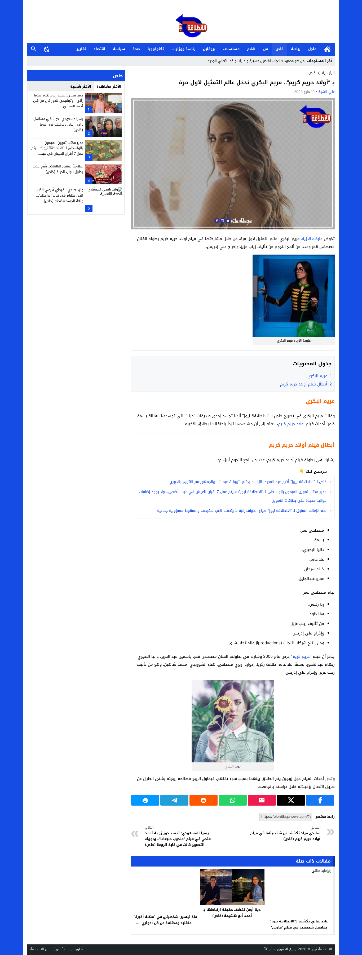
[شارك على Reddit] (203, 800)
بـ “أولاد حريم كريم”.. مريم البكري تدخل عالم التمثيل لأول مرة (257, 82)
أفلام (251, 49)
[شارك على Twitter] (291, 800)
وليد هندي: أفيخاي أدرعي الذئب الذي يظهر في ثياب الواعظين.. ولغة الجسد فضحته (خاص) (59, 195)
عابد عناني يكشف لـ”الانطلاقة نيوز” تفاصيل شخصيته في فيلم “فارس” (299, 924)
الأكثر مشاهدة (108, 86)
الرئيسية (327, 49)
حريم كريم (301, 656)
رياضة (296, 49)
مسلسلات (231, 49)
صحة (136, 49)
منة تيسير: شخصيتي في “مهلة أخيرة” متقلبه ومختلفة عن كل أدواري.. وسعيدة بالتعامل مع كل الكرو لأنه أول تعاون (165, 925)
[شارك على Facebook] (320, 800)
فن (265, 49)
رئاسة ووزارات (183, 49)
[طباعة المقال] (145, 800)
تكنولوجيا (156, 49)
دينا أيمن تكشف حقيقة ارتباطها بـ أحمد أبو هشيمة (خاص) (232, 912)
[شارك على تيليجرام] (174, 800)
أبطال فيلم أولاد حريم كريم (306, 384)
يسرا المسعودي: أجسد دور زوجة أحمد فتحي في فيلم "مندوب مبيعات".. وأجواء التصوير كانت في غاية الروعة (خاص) (178, 836)
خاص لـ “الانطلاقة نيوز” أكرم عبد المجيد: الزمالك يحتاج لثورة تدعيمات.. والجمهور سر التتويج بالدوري (247, 481)
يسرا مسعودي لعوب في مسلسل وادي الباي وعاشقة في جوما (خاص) (58, 124)
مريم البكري (319, 376)
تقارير (81, 49)
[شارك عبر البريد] (262, 800)
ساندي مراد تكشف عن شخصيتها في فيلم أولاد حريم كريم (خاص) (285, 833)
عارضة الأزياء (312, 238)
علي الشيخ (327, 91)
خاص (280, 49)
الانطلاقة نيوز (322, 949)
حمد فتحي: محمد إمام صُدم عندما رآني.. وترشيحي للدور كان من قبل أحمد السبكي (58, 101)
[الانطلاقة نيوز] (181, 27)
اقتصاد (99, 49)
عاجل (312, 49)
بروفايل (209, 49)
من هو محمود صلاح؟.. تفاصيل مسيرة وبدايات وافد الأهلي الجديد (256, 60)
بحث (33, 49)
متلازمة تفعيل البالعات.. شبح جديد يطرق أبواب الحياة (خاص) (58, 169)
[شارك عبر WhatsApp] (232, 800)
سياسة (119, 49)
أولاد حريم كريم (292, 424)
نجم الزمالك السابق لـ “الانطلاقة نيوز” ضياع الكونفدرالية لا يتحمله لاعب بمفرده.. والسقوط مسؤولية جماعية (241, 510)
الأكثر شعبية (80, 86)
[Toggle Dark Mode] (47, 49)
